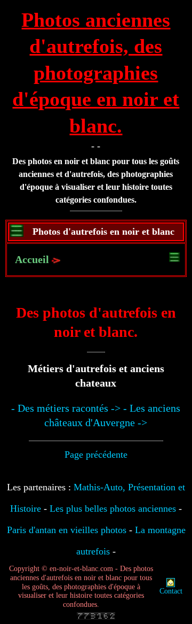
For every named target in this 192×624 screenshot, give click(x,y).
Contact (170, 591)
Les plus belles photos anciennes (113, 508)
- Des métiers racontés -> (66, 408)
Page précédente (96, 454)
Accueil (32, 259)
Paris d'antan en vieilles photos (66, 530)
